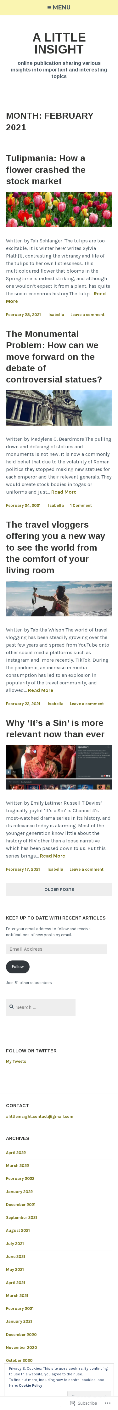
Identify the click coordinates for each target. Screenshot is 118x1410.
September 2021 (21, 1217)
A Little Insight (59, 43)
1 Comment (81, 505)
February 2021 (20, 1308)
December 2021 (21, 1204)
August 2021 (18, 1230)
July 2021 (15, 1243)
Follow (18, 966)
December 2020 (21, 1334)
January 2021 (19, 1321)
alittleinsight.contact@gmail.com (39, 1116)
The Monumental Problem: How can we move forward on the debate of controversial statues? (54, 357)
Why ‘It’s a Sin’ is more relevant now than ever (55, 728)
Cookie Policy (30, 1385)
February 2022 (20, 1178)
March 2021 (17, 1295)
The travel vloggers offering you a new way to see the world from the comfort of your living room (55, 547)
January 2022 (19, 1191)
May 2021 (15, 1269)
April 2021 (15, 1282)
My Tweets (16, 1061)
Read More (63, 492)
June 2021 (15, 1256)
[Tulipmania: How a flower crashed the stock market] (59, 226)
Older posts (59, 890)
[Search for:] (41, 1007)
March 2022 (17, 1165)
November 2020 (21, 1347)
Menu (61, 7)
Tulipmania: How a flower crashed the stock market (46, 169)
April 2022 (16, 1152)
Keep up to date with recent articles (56, 917)
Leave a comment (87, 314)
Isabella (56, 314)
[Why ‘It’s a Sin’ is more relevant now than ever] (59, 788)
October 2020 (19, 1360)
